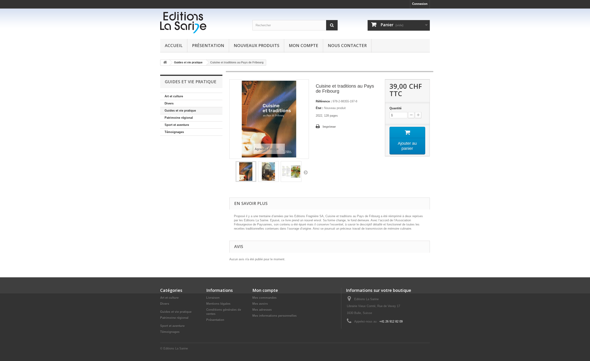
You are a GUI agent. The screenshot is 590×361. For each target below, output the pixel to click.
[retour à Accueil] (165, 62)
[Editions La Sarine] (202, 22)
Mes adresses (262, 309)
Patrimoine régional (179, 117)
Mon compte (303, 45)
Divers (169, 103)
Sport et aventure (177, 125)
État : (319, 108)
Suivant (305, 172)
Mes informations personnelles (274, 315)
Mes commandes (264, 297)
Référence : (324, 101)
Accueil (174, 45)
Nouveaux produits (256, 45)
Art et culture (174, 96)
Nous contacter (347, 45)
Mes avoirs (260, 303)
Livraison (213, 297)
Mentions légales (218, 303)
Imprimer (329, 126)
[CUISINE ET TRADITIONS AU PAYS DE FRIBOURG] (246, 171)
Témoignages (174, 132)
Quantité (395, 108)
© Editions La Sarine (174, 348)
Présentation (208, 45)
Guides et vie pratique (180, 110)
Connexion (420, 4)
